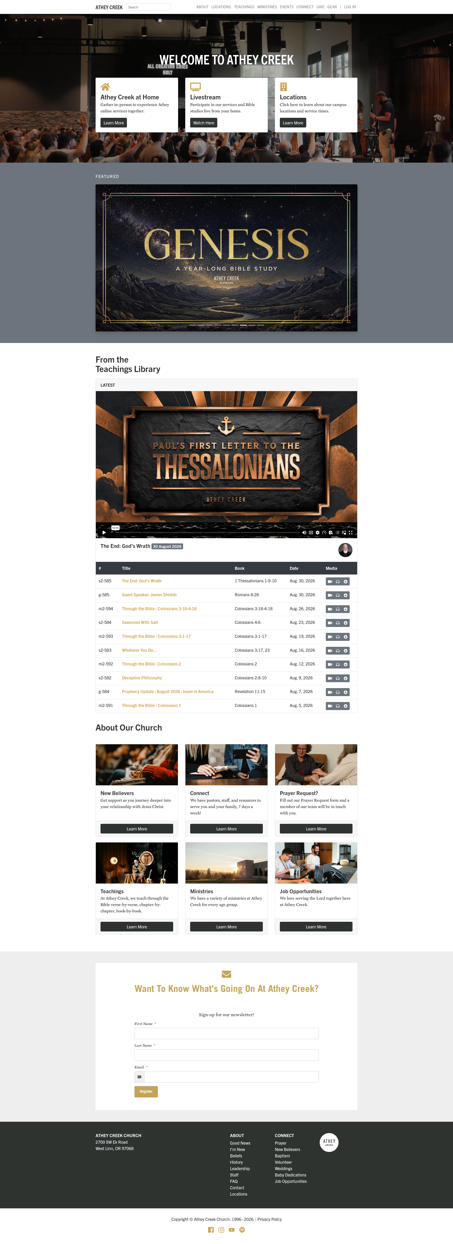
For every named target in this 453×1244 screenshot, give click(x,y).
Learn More (114, 122)
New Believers (287, 1149)
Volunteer (283, 1162)
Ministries (267, 6)
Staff (234, 1174)
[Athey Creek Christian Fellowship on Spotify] (242, 1229)
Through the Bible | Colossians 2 (151, 663)
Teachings (244, 6)
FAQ (234, 1181)
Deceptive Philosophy (142, 677)
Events (287, 6)
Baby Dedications (290, 1174)
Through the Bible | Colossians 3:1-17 (156, 636)
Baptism (282, 1155)
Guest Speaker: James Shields (149, 594)
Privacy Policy (269, 1219)
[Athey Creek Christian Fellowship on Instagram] (221, 1229)
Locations (221, 6)
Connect (305, 6)
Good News (240, 1143)
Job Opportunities (291, 1181)
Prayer (280, 1143)
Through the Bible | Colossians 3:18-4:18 (159, 608)
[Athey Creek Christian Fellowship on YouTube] (232, 1229)
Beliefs (236, 1155)
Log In (350, 6)
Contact (237, 1187)
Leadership (240, 1168)
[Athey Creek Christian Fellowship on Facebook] (211, 1229)
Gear (332, 6)
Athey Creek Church (118, 1135)
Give (320, 6)
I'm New (237, 1149)
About (202, 6)
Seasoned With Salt (140, 622)
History (236, 1162)
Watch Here (203, 122)
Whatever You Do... (139, 650)
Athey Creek (109, 7)
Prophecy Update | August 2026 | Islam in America (168, 691)
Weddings (283, 1168)
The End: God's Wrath (142, 580)
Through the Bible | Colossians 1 (151, 705)
